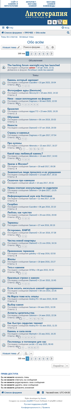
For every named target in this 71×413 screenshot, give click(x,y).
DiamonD (33, 128)
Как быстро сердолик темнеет (25, 323)
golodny (32, 253)
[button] (51, 53)
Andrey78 (33, 299)
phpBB (29, 401)
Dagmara (33, 101)
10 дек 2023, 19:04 (47, 82)
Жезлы (11, 259)
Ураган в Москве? (17, 164)
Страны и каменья (18, 132)
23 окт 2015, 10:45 (48, 280)
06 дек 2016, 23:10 (47, 207)
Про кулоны (14, 143)
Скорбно (12, 204)
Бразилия (13, 108)
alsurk (32, 183)
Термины (12, 222)
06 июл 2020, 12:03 (48, 101)
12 (34, 319)
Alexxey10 (33, 93)
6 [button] (47, 53)
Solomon (33, 119)
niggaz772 (33, 111)
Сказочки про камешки (21, 180)
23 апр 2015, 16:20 (47, 334)
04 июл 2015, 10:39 (46, 307)
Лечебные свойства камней (40, 70)
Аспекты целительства (20, 313)
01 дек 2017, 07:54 (48, 135)
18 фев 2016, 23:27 (47, 262)
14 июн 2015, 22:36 (47, 315)
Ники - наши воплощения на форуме (29, 98)
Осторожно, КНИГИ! (18, 230)
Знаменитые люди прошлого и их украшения (34, 172)
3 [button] (35, 53)
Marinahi (33, 334)
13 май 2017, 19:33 (48, 175)
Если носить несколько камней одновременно (35, 288)
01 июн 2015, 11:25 (48, 325)
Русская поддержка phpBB (35, 404)
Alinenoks (33, 146)
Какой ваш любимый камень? (25, 153)
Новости (12, 125)
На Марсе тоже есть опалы (23, 296)
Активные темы (26, 37)
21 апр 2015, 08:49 (44, 344)
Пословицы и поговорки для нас (26, 341)
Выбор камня (15, 304)
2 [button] (31, 53)
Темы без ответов (9, 37)
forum (43, 398)
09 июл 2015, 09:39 (48, 299)
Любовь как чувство (19, 212)
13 (38, 319)
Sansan (32, 166)
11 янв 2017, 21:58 (46, 198)
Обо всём (35, 42)
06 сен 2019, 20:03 (47, 119)
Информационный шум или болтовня (29, 196)
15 (34, 149)
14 (30, 149)
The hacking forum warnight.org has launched (33, 65)
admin (32, 68)
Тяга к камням (15, 267)
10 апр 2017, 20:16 (45, 183)
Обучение (13, 117)
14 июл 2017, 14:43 (48, 156)
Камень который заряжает (22, 80)
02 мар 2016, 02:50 (47, 253)
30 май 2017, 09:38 (46, 166)
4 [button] (39, 53)
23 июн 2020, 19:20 (49, 111)
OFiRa (32, 270)
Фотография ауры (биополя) (24, 90)
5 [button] (43, 53)
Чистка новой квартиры (21, 240)
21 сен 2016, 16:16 (48, 243)
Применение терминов (20, 251)
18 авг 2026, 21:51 (45, 68)
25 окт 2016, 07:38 (48, 233)
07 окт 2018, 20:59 (48, 128)
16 (38, 149)
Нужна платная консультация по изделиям (32, 188)
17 (42, 149)
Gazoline (33, 82)
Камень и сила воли (19, 331)
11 (30, 319)
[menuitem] (9, 28)
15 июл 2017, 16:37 (48, 146)
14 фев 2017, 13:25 (47, 190)
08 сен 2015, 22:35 (48, 291)
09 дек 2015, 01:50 (45, 270)
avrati (31, 344)
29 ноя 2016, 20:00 (48, 215)
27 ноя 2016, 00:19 (46, 225)
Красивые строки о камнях (23, 277)
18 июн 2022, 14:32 (49, 93)
